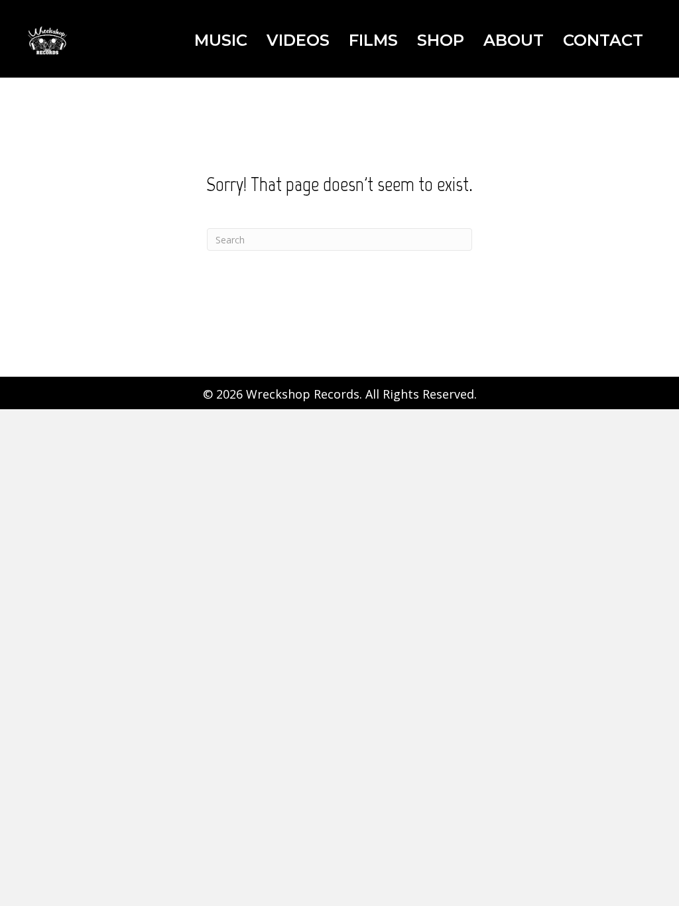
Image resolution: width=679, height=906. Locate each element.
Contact (603, 40)
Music (220, 40)
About (513, 40)
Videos (298, 40)
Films (373, 40)
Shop (440, 40)
